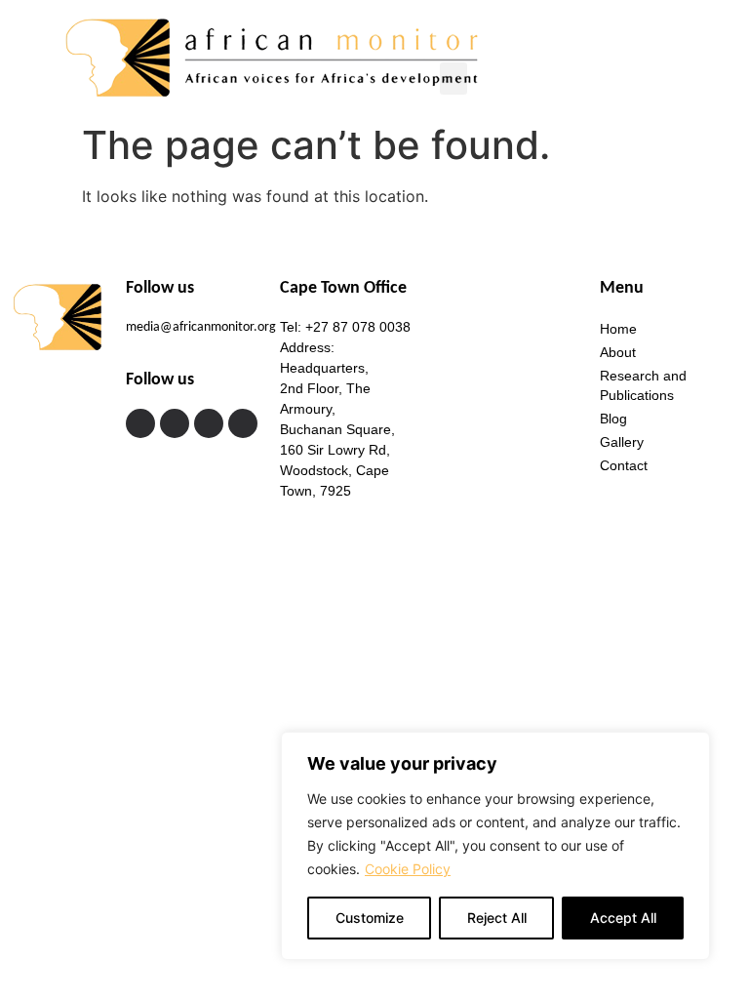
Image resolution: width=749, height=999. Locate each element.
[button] (453, 78)
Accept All (623, 917)
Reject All (497, 917)
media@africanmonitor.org (201, 327)
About (618, 352)
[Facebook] (140, 423)
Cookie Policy (408, 868)
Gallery (622, 442)
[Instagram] (208, 423)
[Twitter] (174, 423)
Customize (369, 917)
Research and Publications (643, 385)
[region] (495, 846)
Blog (613, 418)
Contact (624, 465)
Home (618, 329)
